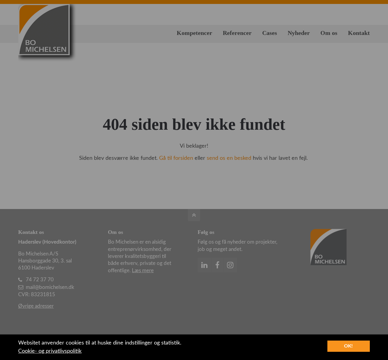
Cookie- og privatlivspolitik (50, 351)
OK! (348, 346)
